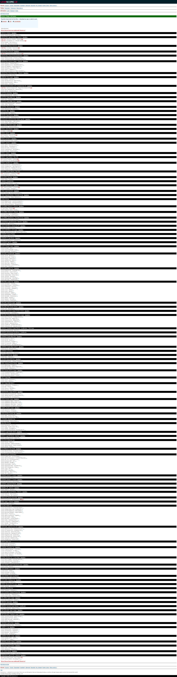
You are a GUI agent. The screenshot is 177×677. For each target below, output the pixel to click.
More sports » (53, 5)
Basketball (16, 5)
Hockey (7, 5)
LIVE (8, 10)
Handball (22, 5)
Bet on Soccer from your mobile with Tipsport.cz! (13, 30)
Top (1, 670)
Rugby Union (46, 5)
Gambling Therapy (15, 673)
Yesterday (7, 8)
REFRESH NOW (5, 13)
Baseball (33, 5)
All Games (3, 10)
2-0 (18, 159)
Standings (13, 33)
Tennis (11, 5)
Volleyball (27, 5)
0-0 (22, 39)
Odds (16, 10)
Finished (12, 10)
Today (2, 8)
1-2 (22, 499)
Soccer (2, 5)
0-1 (19, 187)
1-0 (22, 53)
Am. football (39, 5)
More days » (20, 8)
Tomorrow (13, 8)
